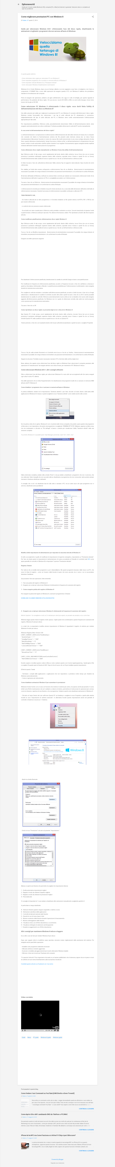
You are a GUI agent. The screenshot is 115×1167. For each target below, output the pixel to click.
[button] (93, 17)
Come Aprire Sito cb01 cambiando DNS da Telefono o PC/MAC (44, 1114)
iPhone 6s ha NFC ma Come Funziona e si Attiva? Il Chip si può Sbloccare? (48, 1135)
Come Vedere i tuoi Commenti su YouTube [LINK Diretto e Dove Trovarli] (47, 1093)
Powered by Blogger (57, 1159)
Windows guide (57, 1037)
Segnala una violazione (57, 1163)
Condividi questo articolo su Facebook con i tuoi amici (37, 964)
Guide (23, 1037)
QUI (89, 559)
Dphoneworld (28, 4)
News (29, 1037)
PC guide (35, 1037)
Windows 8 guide (46, 1037)
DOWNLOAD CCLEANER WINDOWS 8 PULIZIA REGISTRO (37, 598)
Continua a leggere (86, 1109)
